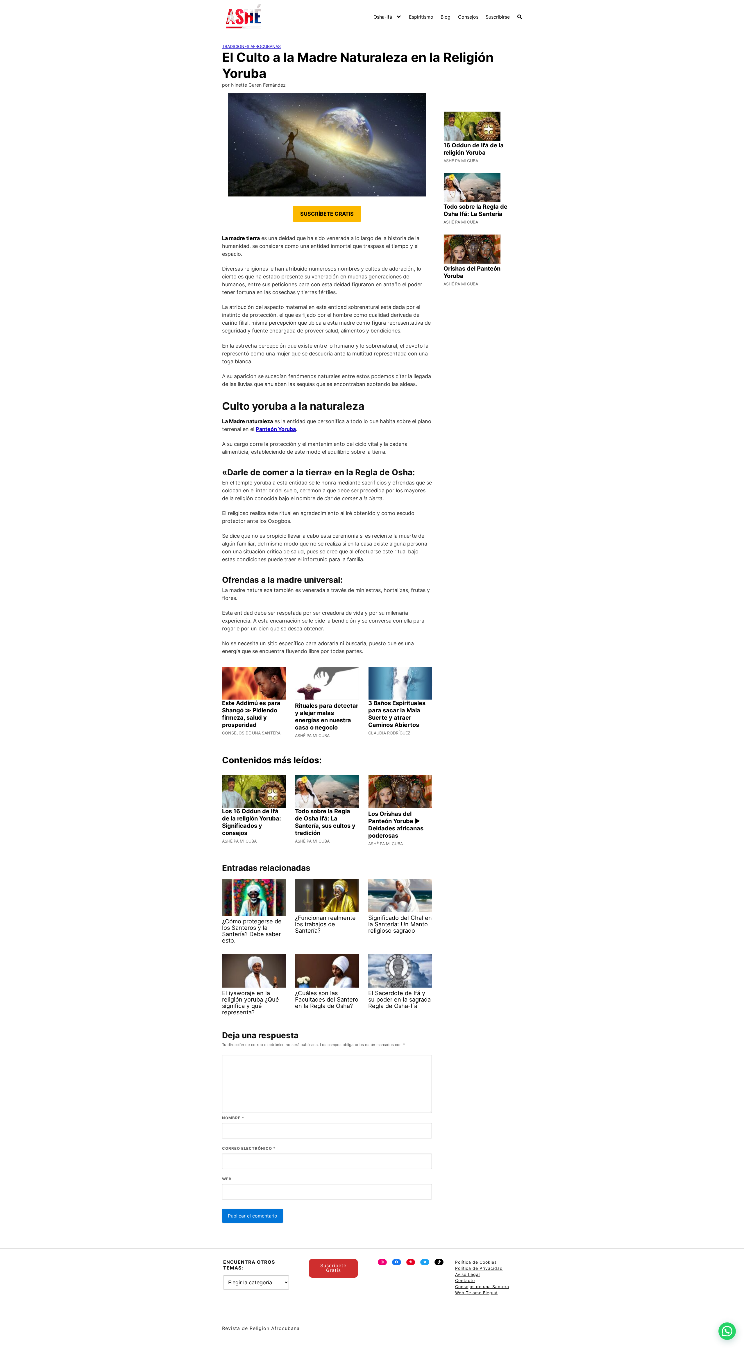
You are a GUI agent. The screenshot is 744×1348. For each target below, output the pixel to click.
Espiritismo (421, 17)
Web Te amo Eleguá (476, 1292)
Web (227, 1179)
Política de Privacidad (479, 1268)
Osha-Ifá (382, 17)
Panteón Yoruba (276, 429)
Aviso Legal (467, 1274)
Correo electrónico (249, 1148)
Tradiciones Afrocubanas (251, 46)
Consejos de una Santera (482, 1286)
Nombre (233, 1117)
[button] (727, 1331)
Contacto (465, 1280)
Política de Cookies (476, 1262)
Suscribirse (498, 17)
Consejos (468, 17)
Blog (445, 17)
